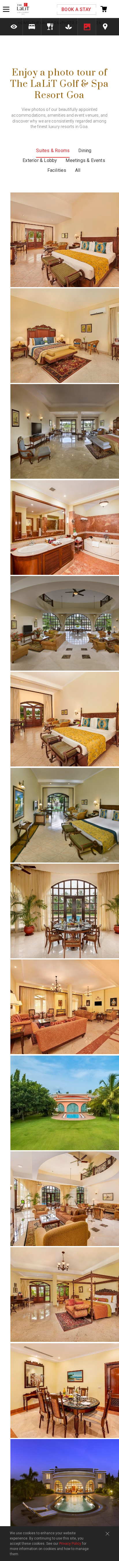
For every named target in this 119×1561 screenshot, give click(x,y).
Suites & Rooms (53, 150)
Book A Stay (76, 9)
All (78, 170)
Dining (84, 150)
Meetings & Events (85, 160)
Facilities (56, 170)
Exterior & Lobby (40, 160)
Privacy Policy (70, 1544)
